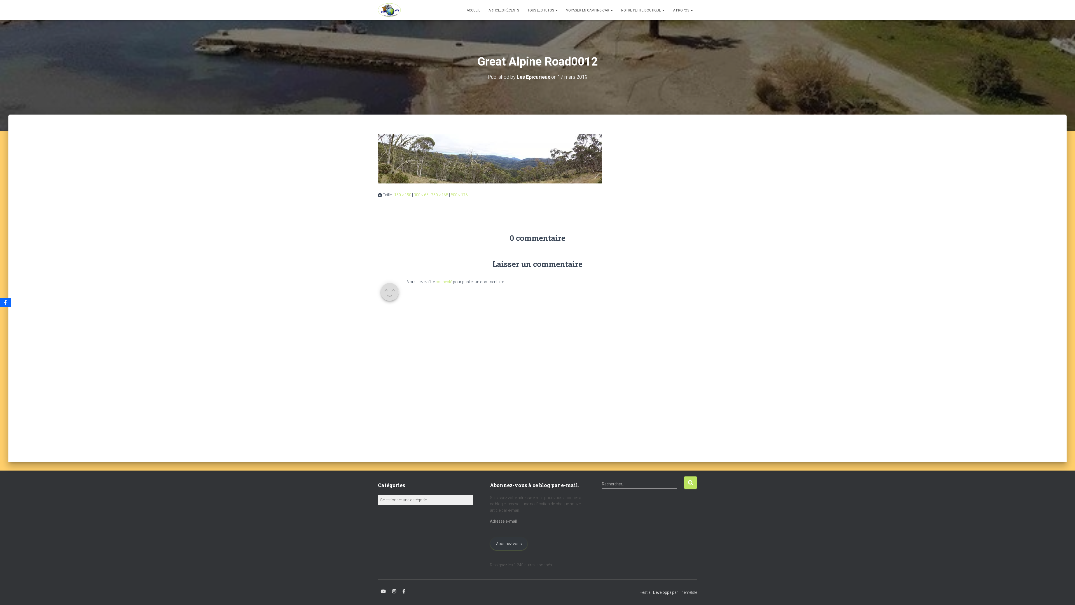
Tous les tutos (541, 10)
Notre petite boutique (641, 10)
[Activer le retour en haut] (1064, 594)
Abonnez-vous (509, 543)
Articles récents (504, 10)
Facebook (404, 591)
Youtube (383, 591)
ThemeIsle (688, 592)
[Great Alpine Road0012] (490, 158)
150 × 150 (402, 195)
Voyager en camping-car (588, 10)
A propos (681, 10)
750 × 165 (439, 195)
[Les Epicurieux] (389, 10)
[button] (556, 10)
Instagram (394, 591)
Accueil (473, 10)
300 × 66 (421, 195)
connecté (444, 282)
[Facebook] (5, 302)
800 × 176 (459, 195)
